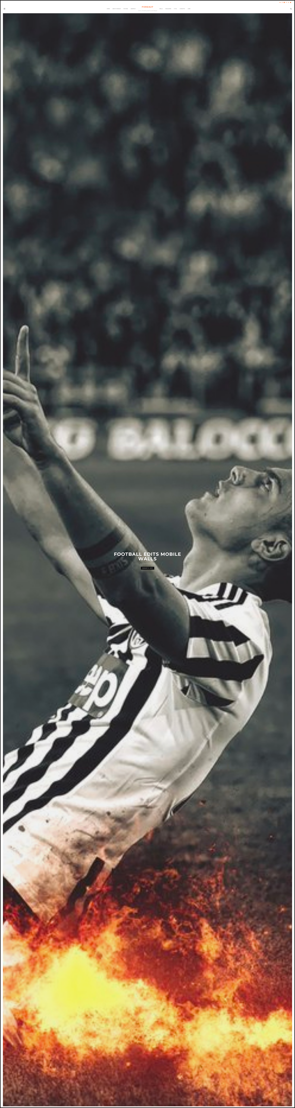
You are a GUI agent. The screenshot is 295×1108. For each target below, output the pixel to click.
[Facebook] (282, 2)
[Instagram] (284, 2)
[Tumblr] (288, 2)
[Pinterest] (286, 2)
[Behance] (280, 2)
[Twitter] (290, 2)
